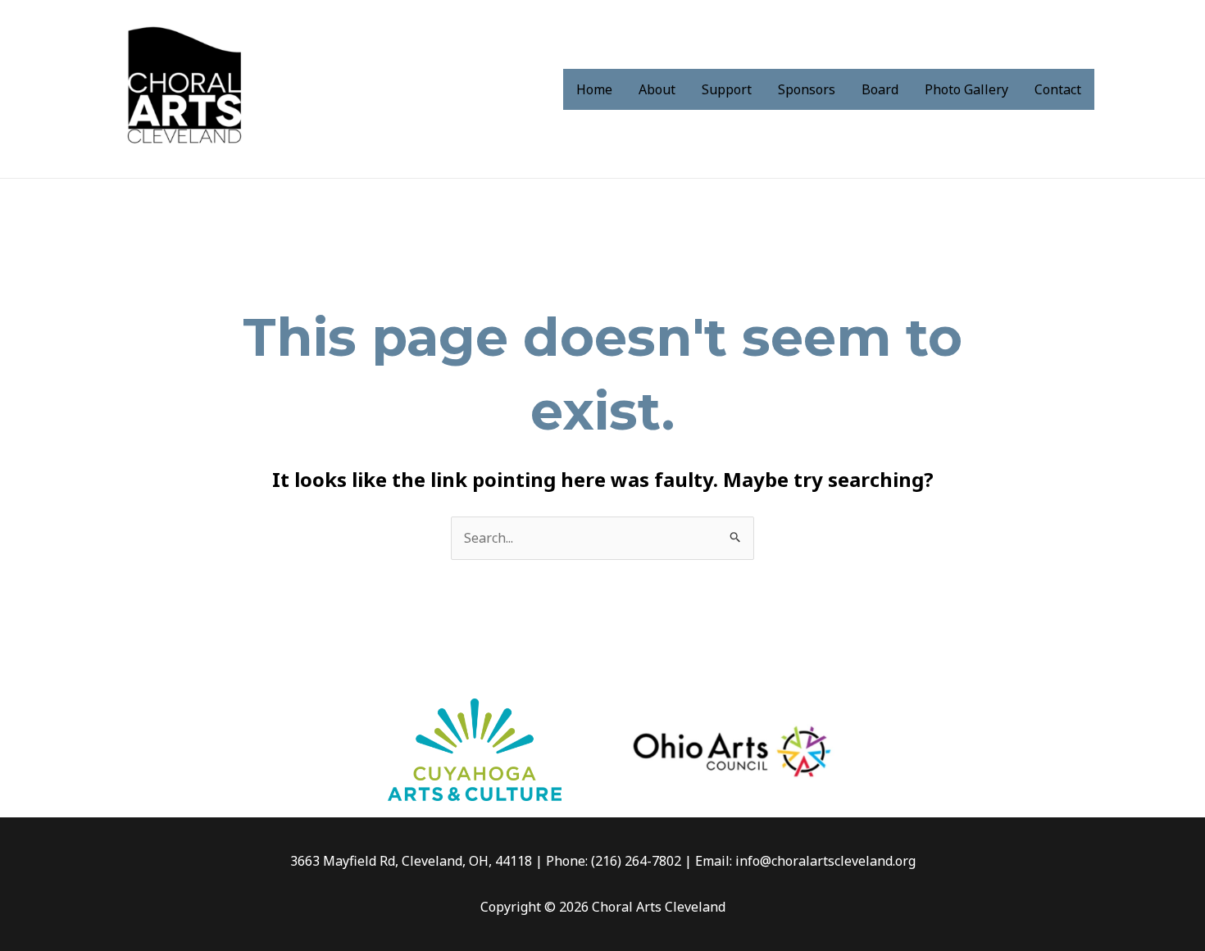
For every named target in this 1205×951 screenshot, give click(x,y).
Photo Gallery (966, 89)
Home (594, 89)
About (657, 89)
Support (727, 89)
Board (880, 89)
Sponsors (806, 89)
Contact (1057, 89)
